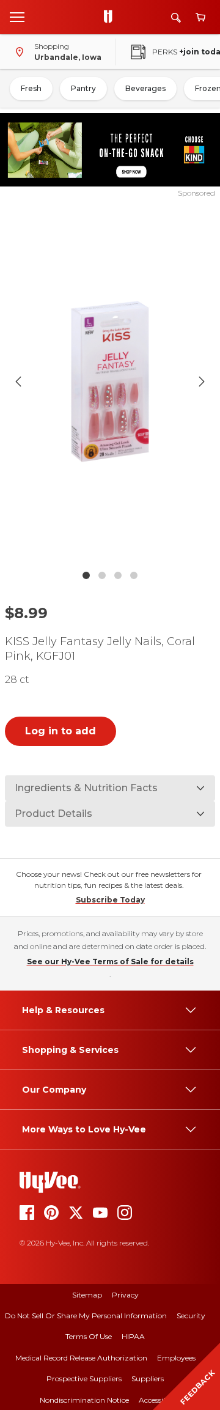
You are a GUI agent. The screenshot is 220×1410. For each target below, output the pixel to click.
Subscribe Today (110, 899)
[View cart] (200, 17)
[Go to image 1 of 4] (86, 575)
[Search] (176, 17)
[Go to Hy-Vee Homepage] (111, 17)
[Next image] (201, 381)
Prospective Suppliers (84, 1378)
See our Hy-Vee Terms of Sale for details (110, 961)
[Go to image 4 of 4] (134, 575)
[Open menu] (17, 16)
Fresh (31, 88)
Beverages (145, 88)
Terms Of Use (88, 1336)
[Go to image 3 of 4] (118, 575)
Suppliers (147, 1378)
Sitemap (87, 1294)
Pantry (83, 88)
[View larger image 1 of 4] (110, 381)
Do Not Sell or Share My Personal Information (86, 1315)
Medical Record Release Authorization (81, 1357)
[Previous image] (18, 381)
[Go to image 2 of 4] (102, 575)
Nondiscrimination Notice (84, 1399)
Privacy (125, 1294)
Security (191, 1315)
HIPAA (133, 1336)
